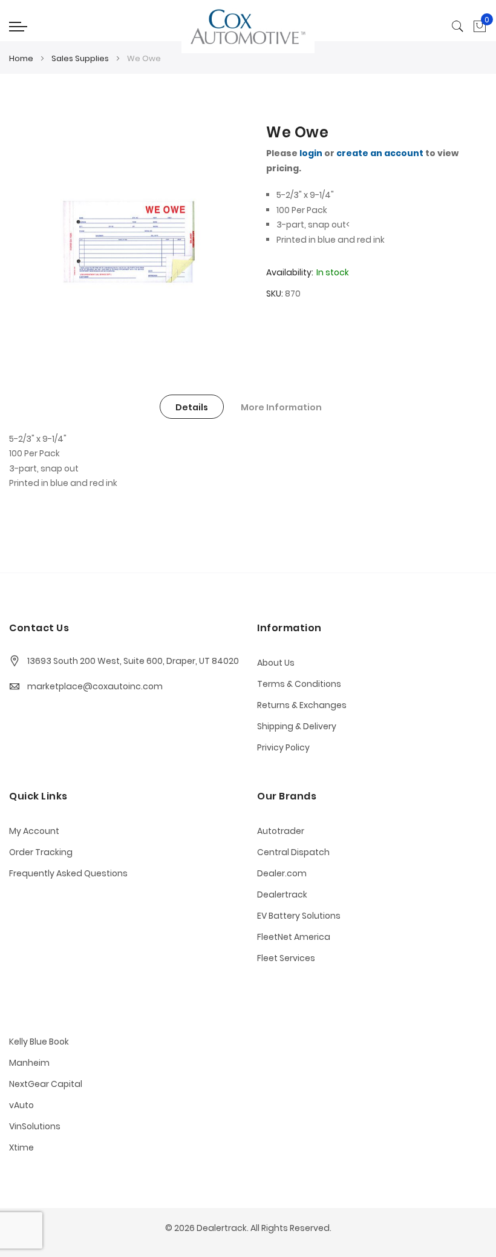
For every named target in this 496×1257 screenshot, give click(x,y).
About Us (276, 663)
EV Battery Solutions (299, 916)
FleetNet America (293, 937)
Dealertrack (282, 894)
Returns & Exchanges (302, 705)
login (310, 153)
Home (21, 58)
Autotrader (280, 831)
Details (191, 407)
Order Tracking (41, 852)
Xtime (21, 1147)
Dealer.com (282, 873)
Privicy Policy (283, 747)
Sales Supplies (80, 58)
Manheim (29, 1063)
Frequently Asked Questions (68, 873)
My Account (34, 831)
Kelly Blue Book (39, 1041)
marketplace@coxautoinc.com (95, 686)
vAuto (21, 1105)
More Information (281, 407)
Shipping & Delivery (296, 726)
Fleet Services (286, 958)
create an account (379, 153)
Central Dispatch (293, 852)
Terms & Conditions (299, 684)
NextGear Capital (45, 1084)
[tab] (192, 407)
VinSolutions (34, 1126)
